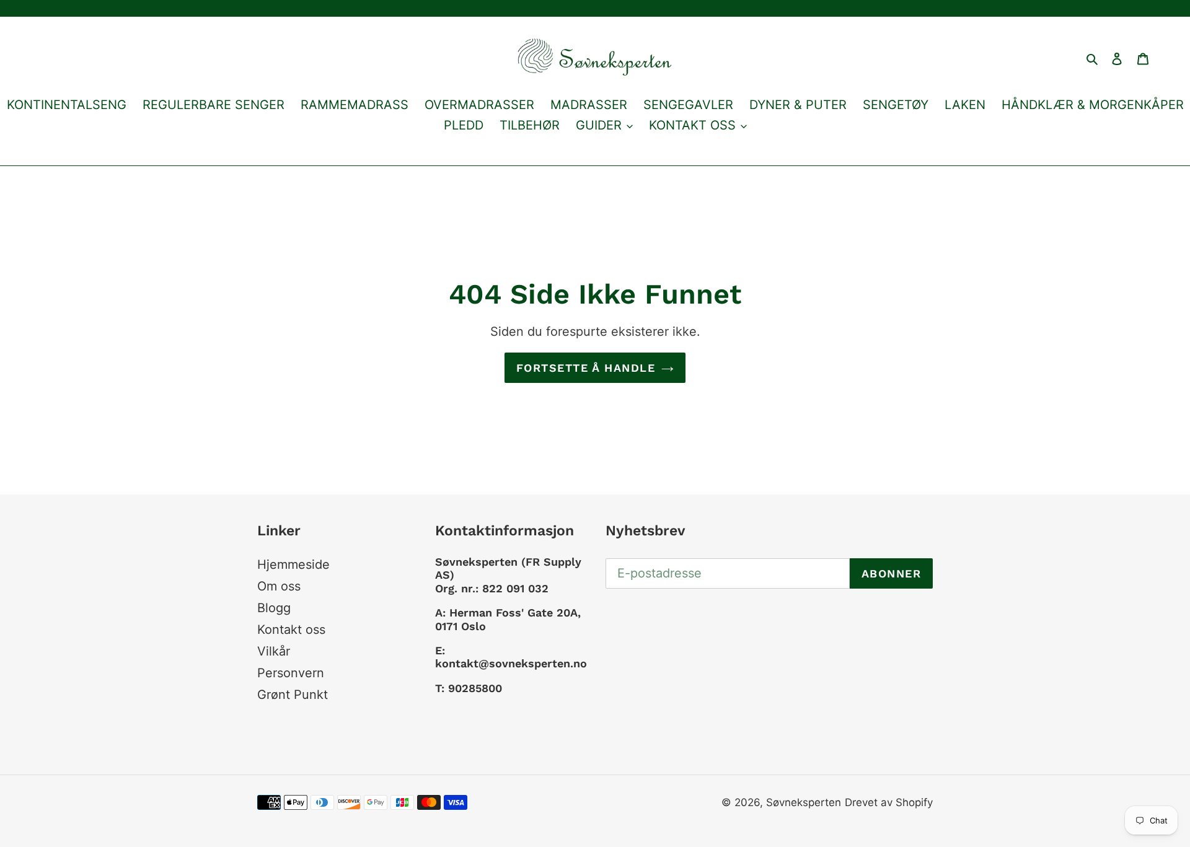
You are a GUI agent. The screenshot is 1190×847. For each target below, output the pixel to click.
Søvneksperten (803, 802)
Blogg (274, 607)
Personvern (290, 672)
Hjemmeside (293, 564)
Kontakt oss (291, 629)
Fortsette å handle (585, 367)
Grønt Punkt (292, 694)
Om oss (279, 586)
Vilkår (273, 651)
